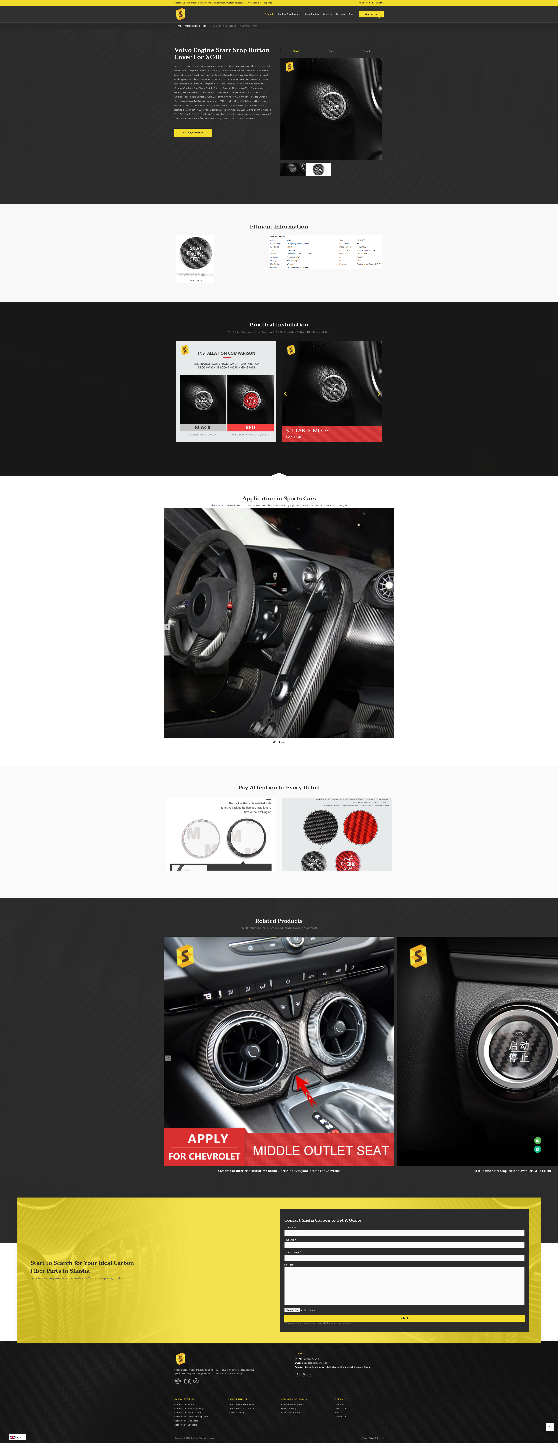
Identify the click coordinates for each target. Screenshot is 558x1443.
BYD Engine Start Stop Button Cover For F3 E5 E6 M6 (512, 1170)
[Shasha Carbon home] (180, 14)
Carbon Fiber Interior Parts (241, 1404)
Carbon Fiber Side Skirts (186, 1420)
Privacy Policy (368, 1438)
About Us (327, 14)
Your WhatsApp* (292, 1252)
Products (269, 14)
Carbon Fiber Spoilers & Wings (189, 1408)
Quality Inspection (290, 1412)
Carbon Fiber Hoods (184, 1404)
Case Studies (312, 14)
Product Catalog (236, 1412)
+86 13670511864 (365, 3)
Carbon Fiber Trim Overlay (241, 1408)
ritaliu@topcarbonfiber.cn (315, 1362)
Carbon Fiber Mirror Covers (187, 1412)
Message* (289, 1265)
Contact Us (371, 14)
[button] (285, 393)
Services (340, 14)
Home (178, 25)
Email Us (380, 3)
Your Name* (290, 1227)
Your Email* (290, 1240)
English (18, 1437)
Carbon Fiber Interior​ (195, 25)
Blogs (352, 14)
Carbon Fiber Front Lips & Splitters (191, 1416)
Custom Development (289, 14)
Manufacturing (288, 1408)
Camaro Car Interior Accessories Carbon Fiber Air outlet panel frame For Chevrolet (279, 1170)
